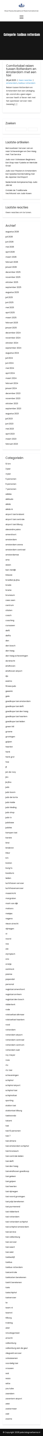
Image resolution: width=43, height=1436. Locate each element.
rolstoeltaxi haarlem (14, 1019)
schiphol (9, 1080)
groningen (10, 736)
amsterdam (11, 83)
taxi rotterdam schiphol (16, 1221)
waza (7, 1378)
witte (7, 1383)
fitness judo (10, 686)
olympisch (10, 954)
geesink (9, 691)
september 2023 (13, 408)
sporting (9, 1100)
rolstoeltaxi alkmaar (14, 1014)
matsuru (9, 908)
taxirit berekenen (13, 1282)
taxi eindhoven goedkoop (17, 1171)
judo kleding (10, 807)
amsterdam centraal (15, 549)
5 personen (10, 479)
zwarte (8, 1418)
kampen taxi (11, 832)
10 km (8, 463)
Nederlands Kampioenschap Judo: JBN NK (21, 184)
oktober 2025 (11, 282)
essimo (8, 681)
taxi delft (9, 1161)
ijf (6, 767)
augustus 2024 (12, 353)
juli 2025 (9, 297)
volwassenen (11, 1358)
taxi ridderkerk (12, 1211)
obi (6, 949)
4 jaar (8, 473)
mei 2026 (9, 246)
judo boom (10, 792)
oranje (8, 964)
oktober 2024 (11, 342)
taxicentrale (11, 1272)
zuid (7, 1413)
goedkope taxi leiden (15, 721)
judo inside (10, 802)
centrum (9, 605)
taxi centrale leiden (14, 1156)
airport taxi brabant (14, 514)
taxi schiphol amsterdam (17, 1226)
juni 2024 (9, 363)
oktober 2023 (11, 403)
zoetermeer (11, 1408)
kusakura (9, 873)
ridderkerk (10, 1004)
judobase (9, 822)
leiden (8, 878)
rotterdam (10, 1029)
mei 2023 (9, 428)
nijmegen (9, 928)
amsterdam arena (14, 544)
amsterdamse (12, 554)
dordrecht (10, 660)
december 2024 (13, 332)
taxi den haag (11, 1166)
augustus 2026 (12, 231)
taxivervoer (10, 1297)
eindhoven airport (13, 671)
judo (7, 787)
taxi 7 (8, 1135)
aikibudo (9, 499)
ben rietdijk (10, 570)
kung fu (8, 868)
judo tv (8, 817)
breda (8, 585)
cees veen (10, 600)
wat (7, 1373)
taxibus (8, 1262)
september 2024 (13, 348)
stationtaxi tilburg (13, 1110)
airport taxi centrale (14, 519)
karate (8, 837)
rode (7, 1009)
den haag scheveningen (16, 655)
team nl (9, 1307)
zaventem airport (13, 1398)
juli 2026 (9, 236)
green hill (9, 726)
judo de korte (11, 797)
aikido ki (9, 509)
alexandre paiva (13, 529)
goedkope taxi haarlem (16, 716)
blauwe (8, 575)
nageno (9, 918)
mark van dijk (11, 903)
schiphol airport (12, 1085)
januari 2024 (11, 388)
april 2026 (10, 252)
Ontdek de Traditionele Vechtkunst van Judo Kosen (18, 192)
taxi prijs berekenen (14, 1201)
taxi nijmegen (11, 1191)
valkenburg (10, 1343)
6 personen (10, 484)
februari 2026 (11, 262)
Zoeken (10, 123)
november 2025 (12, 277)
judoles (8, 827)
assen (8, 564)
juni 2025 (9, 302)
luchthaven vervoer (14, 883)
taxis (7, 1287)
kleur (7, 852)
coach (8, 615)
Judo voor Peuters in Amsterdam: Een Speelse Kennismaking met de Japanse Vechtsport (21, 173)
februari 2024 (11, 383)
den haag (9, 650)
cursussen (10, 625)
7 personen (10, 489)
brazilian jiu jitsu (12, 580)
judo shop (9, 812)
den (7, 640)
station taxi (10, 1105)
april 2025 (10, 312)
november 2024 (13, 337)
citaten (8, 610)
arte (7, 559)
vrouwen (9, 1368)
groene (8, 731)
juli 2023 (9, 418)
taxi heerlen (11, 1186)
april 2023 (10, 433)
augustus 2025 (12, 292)
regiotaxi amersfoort (15, 989)
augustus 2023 (12, 413)
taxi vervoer (11, 1242)
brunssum (10, 595)
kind (7, 842)
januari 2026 (11, 267)
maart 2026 (10, 257)
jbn (6, 777)
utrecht (9, 1338)
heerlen (9, 746)
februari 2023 (11, 444)
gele (7, 696)
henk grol (9, 756)
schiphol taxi (11, 1090)
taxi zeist (9, 1252)
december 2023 (12, 393)
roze (7, 1060)
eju (6, 676)
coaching (9, 620)
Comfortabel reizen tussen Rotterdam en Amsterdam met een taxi (21, 70)
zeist (7, 1403)
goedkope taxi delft (14, 706)
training (9, 1322)
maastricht (10, 893)
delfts (8, 635)
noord (8, 938)
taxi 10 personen (13, 1130)
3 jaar (8, 468)
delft (7, 630)
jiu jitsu (8, 782)
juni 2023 (9, 423)
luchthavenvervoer (14, 888)
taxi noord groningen (15, 1196)
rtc (6, 1065)
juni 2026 (9, 241)
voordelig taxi (11, 1363)
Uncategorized (12, 1333)
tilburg (8, 1317)
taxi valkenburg (12, 1237)
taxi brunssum (12, 1151)
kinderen (9, 847)
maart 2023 (10, 438)
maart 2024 (11, 378)
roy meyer (10, 1055)
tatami (8, 1120)
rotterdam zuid (12, 1050)
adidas (8, 494)
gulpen (8, 741)
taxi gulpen (10, 1181)
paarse (8, 974)
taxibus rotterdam (26, 83)
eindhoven (10, 666)
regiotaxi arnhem (13, 994)
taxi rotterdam (12, 1216)
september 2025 (13, 287)
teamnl (8, 1312)
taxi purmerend (12, 1206)
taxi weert (10, 1247)
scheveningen (12, 1075)
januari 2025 (11, 327)
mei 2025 (9, 307)
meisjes (8, 913)
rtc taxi (8, 1070)
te (6, 1302)
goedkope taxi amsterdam (18, 701)
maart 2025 (10, 317)
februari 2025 (11, 322)
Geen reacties (25, 80)
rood (7, 1024)
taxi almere (10, 1141)
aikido (8, 504)
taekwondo (10, 1115)
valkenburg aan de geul (16, 1348)
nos (7, 943)
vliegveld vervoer (13, 1353)
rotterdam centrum (14, 1045)
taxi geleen (10, 1176)
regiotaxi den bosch (14, 999)
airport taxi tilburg (13, 524)
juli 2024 (9, 358)
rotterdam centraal (14, 1039)
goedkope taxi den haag (16, 711)
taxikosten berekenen (15, 1277)
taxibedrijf (10, 1257)
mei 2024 (9, 368)
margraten (10, 898)
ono (7, 959)
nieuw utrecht (12, 923)
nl (6, 933)
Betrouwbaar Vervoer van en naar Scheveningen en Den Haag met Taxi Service (20, 151)
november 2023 (12, 398)
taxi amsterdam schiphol (17, 1146)
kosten (8, 863)
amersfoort (10, 534)
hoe (7, 762)
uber (7, 1328)
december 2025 (13, 272)
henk (7, 751)
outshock (9, 969)
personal (9, 984)
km (6, 858)
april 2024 (10, 373)
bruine (8, 590)
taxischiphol (11, 1292)
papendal (10, 979)
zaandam (9, 1393)
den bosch (10, 645)
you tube (9, 1388)
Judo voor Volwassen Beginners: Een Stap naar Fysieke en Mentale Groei (21, 162)
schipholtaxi (11, 1095)
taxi (7, 1125)
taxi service (10, 1231)
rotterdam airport (14, 1034)
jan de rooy (10, 772)
